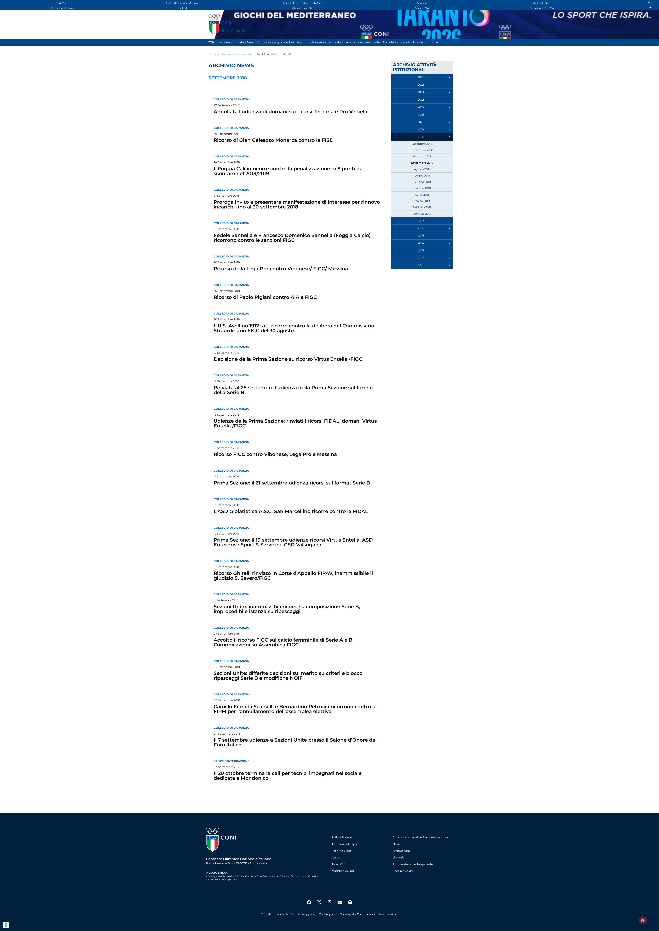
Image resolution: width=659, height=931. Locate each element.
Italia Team (62, 3)
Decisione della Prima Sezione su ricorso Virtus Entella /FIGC (288, 359)
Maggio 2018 (422, 188)
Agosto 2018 (422, 169)
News (396, 844)
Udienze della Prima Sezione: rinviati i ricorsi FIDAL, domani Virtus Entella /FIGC (295, 423)
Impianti (182, 8)
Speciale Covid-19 (405, 871)
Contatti (266, 914)
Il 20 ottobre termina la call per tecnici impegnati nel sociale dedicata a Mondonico (288, 775)
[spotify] (241, 29)
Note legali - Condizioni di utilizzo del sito (368, 914)
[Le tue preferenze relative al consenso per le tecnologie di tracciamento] (6, 925)
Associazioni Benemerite (363, 42)
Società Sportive (541, 3)
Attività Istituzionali (426, 42)
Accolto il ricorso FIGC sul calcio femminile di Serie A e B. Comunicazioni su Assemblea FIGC (284, 642)
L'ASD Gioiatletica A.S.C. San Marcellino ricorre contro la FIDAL (291, 511)
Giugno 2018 (422, 182)
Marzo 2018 (422, 201)
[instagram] (231, 29)
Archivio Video (342, 850)
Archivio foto (401, 850)
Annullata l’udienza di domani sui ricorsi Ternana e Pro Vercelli (290, 111)
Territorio (422, 3)
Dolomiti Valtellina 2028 (541, 8)
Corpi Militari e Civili (396, 42)
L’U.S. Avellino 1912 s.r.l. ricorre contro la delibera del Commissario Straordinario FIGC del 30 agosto (294, 328)
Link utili (398, 857)
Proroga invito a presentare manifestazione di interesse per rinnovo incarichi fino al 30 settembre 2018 (297, 204)
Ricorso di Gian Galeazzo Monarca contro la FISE (273, 140)
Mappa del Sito (285, 914)
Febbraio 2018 (422, 207)
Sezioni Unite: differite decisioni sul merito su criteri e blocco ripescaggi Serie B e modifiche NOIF (288, 675)
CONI (211, 42)
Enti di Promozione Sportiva (324, 42)
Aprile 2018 (422, 194)
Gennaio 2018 (422, 213)
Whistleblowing (343, 871)
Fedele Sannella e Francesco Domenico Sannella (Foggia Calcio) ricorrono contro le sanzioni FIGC (292, 237)
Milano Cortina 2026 (302, 8)
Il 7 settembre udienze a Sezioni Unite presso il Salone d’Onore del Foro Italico (295, 742)
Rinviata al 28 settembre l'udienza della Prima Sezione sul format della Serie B (293, 390)
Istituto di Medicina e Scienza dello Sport (302, 3)
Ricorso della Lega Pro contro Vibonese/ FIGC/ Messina (281, 269)
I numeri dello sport (345, 844)
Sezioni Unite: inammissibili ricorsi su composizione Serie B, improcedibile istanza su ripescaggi (287, 609)
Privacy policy (307, 914)
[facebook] (221, 29)
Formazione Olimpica (62, 8)
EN (650, 2)
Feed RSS (338, 864)
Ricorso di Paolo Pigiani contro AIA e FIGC (265, 297)
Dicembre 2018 (422, 143)
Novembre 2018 (422, 150)
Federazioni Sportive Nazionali (238, 42)
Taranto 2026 (422, 8)
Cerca (336, 857)
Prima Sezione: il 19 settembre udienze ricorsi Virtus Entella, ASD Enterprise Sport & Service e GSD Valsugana (293, 542)
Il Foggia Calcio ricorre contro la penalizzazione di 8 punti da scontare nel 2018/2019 (288, 171)
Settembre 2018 (422, 162)
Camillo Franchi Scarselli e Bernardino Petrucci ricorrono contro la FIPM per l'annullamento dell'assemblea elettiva (295, 709)
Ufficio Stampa (342, 837)
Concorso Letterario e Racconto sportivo (420, 837)
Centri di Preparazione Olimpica (182, 3)
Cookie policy (328, 914)
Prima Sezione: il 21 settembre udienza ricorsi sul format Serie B (292, 483)
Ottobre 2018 (422, 156)
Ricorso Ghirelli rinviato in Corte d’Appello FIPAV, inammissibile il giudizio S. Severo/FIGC (293, 575)
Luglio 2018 (422, 175)
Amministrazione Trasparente (413, 864)
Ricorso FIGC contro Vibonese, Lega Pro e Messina (275, 454)
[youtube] (236, 29)
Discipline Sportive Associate (282, 42)
